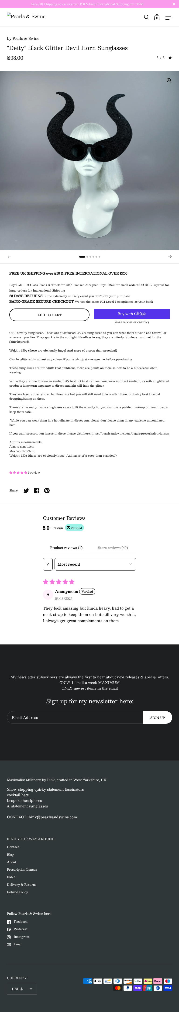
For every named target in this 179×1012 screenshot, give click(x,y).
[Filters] (48, 564)
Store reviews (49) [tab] (113, 547)
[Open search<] (146, 17)
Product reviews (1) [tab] (66, 547)
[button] (170, 257)
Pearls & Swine (26, 38)
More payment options (132, 322)
